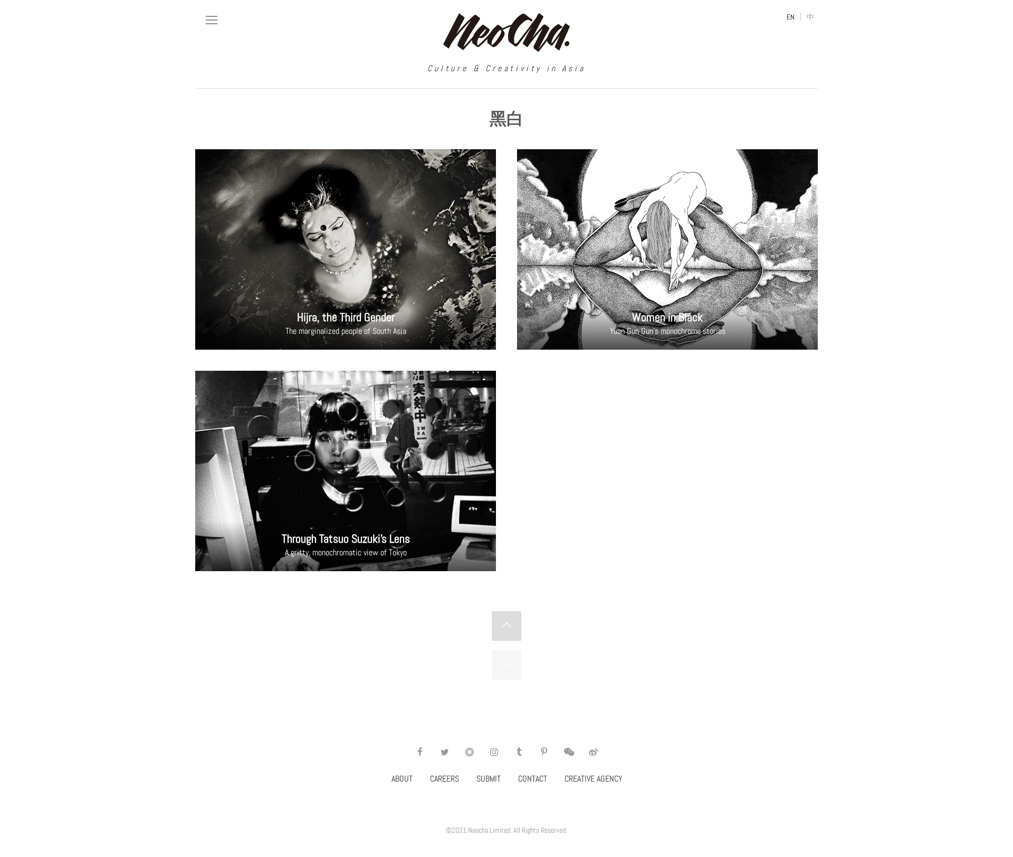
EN (791, 17)
